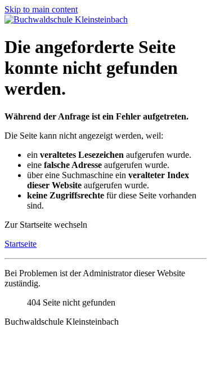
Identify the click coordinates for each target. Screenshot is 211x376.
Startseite (21, 244)
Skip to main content (41, 9)
